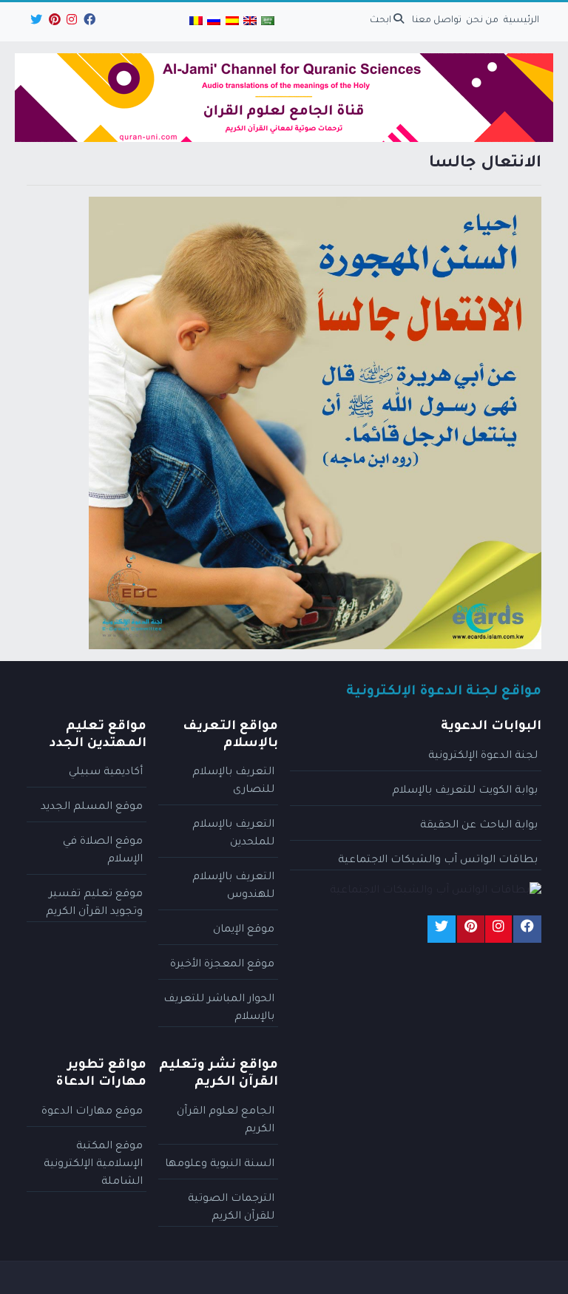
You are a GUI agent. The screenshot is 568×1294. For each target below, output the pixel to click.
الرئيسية (521, 21)
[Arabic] (268, 21)
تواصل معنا (437, 21)
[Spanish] (231, 21)
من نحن (482, 21)
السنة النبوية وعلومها (219, 1165)
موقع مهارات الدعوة (92, 1112)
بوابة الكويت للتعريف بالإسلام (465, 791)
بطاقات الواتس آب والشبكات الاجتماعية (438, 861)
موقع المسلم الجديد (92, 807)
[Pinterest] (53, 22)
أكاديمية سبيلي (106, 773)
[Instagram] (70, 22)
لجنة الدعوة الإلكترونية (483, 756)
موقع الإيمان (243, 930)
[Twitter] (35, 22)
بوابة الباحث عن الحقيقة (479, 826)
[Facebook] (88, 22)
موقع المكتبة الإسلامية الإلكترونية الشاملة (93, 1164)
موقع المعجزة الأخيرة (222, 965)
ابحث (381, 21)
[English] (250, 21)
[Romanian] (196, 21)
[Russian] (214, 21)
